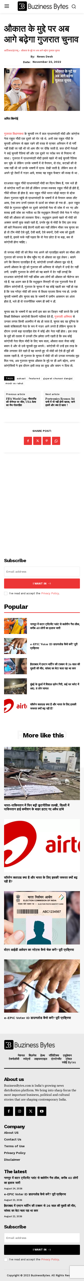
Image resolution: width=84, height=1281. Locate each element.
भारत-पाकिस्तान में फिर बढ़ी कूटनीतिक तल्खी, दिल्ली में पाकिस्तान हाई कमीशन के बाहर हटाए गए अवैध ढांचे (36, 807)
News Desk (45, 56)
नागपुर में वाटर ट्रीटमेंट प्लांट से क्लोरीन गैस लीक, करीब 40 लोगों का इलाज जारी (55, 626)
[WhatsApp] (56, 441)
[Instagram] (19, 1111)
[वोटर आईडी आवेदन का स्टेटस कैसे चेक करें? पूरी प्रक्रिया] (42, 917)
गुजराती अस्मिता (63, 317)
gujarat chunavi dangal (58, 378)
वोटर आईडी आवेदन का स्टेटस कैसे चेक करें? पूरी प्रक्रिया (39, 950)
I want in (39, 583)
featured (34, 378)
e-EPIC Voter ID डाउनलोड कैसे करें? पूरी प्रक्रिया (37, 1018)
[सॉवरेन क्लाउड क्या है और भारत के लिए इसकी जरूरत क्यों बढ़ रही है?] (15, 706)
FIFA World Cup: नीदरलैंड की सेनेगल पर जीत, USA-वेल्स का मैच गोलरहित (21, 402)
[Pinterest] (47, 441)
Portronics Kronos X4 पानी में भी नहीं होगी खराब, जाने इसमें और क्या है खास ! (60, 402)
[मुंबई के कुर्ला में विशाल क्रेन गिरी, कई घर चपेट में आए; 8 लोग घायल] (15, 686)
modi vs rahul (14, 383)
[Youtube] (41, 1111)
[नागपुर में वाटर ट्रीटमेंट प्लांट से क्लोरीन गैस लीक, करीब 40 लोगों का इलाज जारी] (15, 626)
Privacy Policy (50, 593)
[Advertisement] (42, 503)
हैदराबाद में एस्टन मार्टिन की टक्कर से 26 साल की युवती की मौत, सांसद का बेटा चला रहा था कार (55, 666)
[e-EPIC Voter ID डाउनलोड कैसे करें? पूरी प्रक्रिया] (15, 646)
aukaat (21, 378)
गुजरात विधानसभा (14, 134)
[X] (37, 441)
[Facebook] (28, 441)
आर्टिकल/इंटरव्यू (11, 50)
